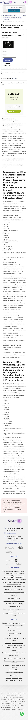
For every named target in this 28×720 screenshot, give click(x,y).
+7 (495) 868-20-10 (15, 528)
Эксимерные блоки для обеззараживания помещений (14, 666)
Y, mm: (4, 55)
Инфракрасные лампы (14, 628)
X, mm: (4, 51)
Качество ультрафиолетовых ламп (14, 589)
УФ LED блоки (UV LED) (14, 630)
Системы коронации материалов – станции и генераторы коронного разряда (14, 624)
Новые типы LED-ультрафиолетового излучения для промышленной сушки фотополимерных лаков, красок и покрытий (14, 577)
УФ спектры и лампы (14, 606)
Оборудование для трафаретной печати (14, 658)
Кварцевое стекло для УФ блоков (14, 672)
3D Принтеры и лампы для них (14, 678)
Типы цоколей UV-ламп (14, 598)
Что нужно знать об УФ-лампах (14, 603)
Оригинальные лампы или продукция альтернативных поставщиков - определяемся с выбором (14, 593)
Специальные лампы (14, 650)
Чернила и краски (14, 655)
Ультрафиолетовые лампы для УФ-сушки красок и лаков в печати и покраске (14, 572)
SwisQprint (14, 78)
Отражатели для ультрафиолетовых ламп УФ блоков (14, 639)
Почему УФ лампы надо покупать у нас (14, 586)
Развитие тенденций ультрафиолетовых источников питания (14, 610)
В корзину (12, 111)
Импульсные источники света (14, 680)
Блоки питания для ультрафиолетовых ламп (14, 653)
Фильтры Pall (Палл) (14, 670)
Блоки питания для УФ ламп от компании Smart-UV (14, 614)
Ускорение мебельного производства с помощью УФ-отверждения (14, 583)
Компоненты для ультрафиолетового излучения (14, 661)
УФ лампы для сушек (14, 636)
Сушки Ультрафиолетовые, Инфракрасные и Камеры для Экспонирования (14, 646)
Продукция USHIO (14, 675)
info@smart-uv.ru (11, 533)
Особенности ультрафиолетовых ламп (14, 601)
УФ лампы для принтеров (14, 633)
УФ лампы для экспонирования (14, 643)
